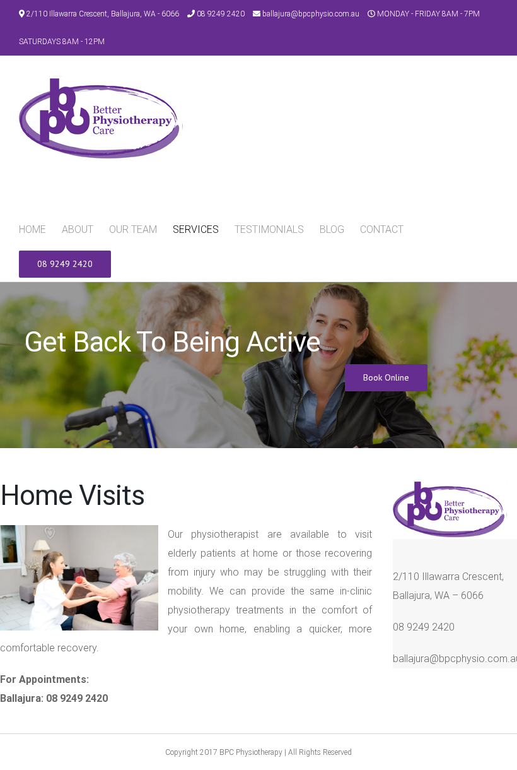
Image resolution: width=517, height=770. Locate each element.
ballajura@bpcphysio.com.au (310, 13)
